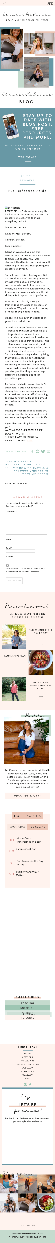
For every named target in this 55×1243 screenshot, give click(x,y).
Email (9, 548)
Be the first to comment (16, 483)
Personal (27, 180)
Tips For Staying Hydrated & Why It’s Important (22, 464)
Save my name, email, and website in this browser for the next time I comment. (25, 570)
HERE (27, 433)
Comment (11, 511)
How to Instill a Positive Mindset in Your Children (31, 471)
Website (9, 556)
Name (9, 539)
